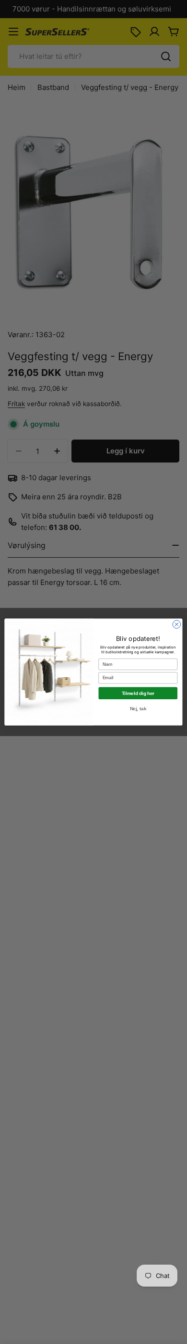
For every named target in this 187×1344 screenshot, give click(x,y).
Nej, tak (138, 708)
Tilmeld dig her (138, 693)
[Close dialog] (177, 624)
